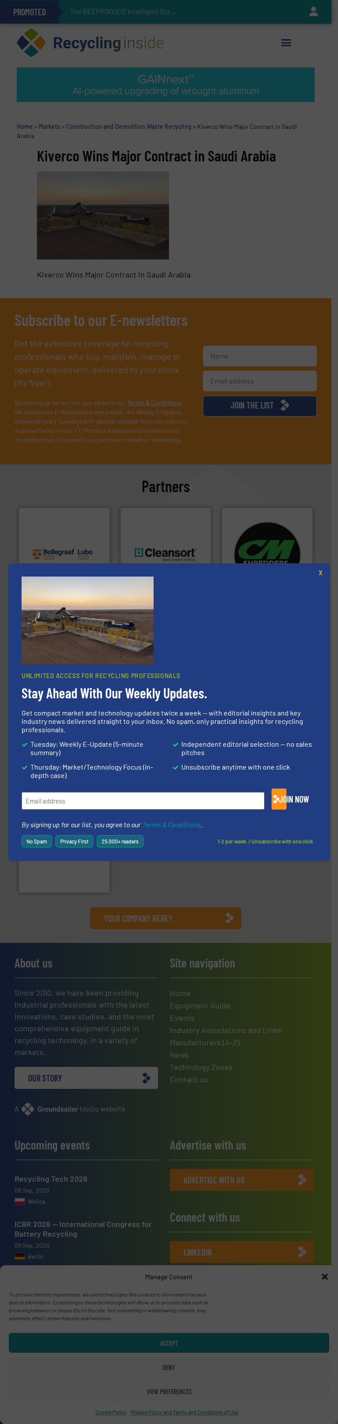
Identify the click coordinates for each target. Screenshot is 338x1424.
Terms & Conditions (171, 824)
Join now (283, 799)
